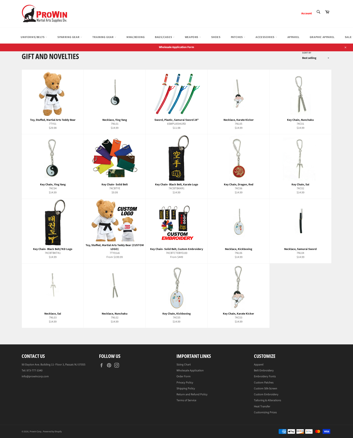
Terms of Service (186, 400)
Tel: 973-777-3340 (32, 371)
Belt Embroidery (264, 371)
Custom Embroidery (266, 394)
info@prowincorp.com (35, 376)
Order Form (183, 376)
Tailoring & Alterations (267, 400)
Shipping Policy (185, 388)
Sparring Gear (68, 37)
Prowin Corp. (36, 431)
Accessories (265, 37)
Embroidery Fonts (265, 376)
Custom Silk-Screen (265, 388)
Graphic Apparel (322, 37)
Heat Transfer (262, 406)
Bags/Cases (164, 37)
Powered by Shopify (52, 431)
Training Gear (103, 37)
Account (306, 13)
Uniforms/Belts (33, 37)
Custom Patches (264, 383)
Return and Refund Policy (192, 394)
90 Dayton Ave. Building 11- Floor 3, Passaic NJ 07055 (53, 365)
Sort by (306, 53)
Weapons (192, 37)
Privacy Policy (184, 383)
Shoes (216, 37)
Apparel (293, 37)
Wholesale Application (190, 371)
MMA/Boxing (135, 37)
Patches (237, 37)
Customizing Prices (265, 412)
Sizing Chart (183, 365)
